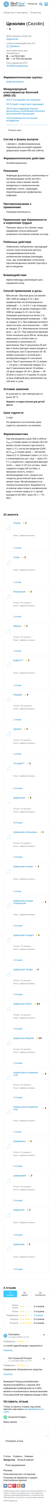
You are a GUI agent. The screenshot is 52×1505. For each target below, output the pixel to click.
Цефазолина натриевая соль (25, 1073)
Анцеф (16, 523)
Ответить (8, 1350)
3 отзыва (17, 822)
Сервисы (17, 1456)
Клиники (29, 1456)
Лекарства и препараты (15, 12)
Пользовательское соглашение (19, 1474)
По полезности (40, 1294)
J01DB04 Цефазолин (17, 66)
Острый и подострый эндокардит (25, 104)
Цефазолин (12, 39)
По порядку (10, 1294)
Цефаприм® (19, 1175)
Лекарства (35, 12)
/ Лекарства (32, 4)
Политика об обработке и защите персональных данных (20, 1479)
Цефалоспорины (15, 82)
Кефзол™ (18, 660)
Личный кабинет (25, 1460)
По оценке (24, 1294)
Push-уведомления (15, 1465)
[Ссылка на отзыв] (36, 1334)
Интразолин (19, 592)
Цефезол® (18, 1210)
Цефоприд (18, 1244)
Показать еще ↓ (15, 130)
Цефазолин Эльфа (23, 969)
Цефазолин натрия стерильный (23, 902)
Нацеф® (17, 695)
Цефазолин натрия (23, 866)
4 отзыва (17, 1029)
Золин (16, 557)
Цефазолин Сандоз (23, 935)
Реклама (7, 1470)
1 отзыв (17, 548)
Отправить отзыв (14, 1441)
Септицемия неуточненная (23, 100)
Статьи (7, 1456)
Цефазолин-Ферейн (23, 1038)
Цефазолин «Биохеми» (25, 832)
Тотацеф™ (19, 763)
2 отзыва (17, 788)
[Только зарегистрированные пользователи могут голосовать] (41, 1335)
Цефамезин (19, 1141)
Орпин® (17, 729)
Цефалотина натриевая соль (25, 1108)
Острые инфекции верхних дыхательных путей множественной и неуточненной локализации (25, 111)
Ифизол (17, 626)
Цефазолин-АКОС (22, 1004)
